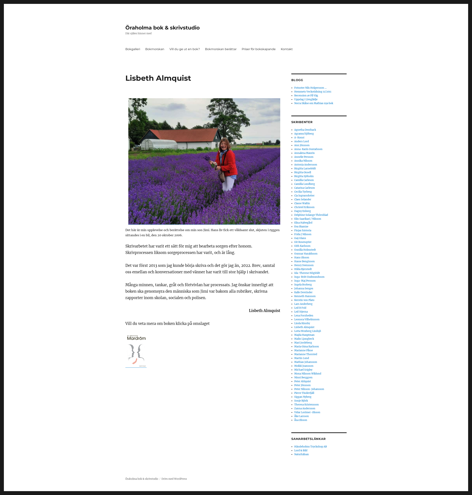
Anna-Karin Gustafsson (308, 149)
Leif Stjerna (301, 311)
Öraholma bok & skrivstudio (162, 28)
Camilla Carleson (304, 180)
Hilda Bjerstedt (303, 269)
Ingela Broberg (303, 284)
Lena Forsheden (303, 315)
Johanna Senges (303, 288)
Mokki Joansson (303, 365)
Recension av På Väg (306, 95)
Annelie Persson (303, 156)
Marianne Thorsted (305, 354)
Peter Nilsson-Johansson (309, 389)
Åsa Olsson (300, 420)
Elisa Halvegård (303, 222)
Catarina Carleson (304, 187)
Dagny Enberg (302, 211)
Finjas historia (302, 230)
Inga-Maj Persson (305, 280)
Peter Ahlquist (302, 381)
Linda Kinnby (302, 323)
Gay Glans (300, 238)
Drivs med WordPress (174, 478)
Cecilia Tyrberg (303, 191)
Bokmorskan (154, 49)
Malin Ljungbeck (304, 338)
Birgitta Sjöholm (304, 176)
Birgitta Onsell (302, 172)
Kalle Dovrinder (303, 292)
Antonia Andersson (305, 164)
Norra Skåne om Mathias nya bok (313, 103)
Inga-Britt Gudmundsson (309, 276)
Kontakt (287, 49)
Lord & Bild (300, 450)
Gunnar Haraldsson (305, 253)
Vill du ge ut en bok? (184, 49)
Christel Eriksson (304, 207)
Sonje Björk (301, 400)
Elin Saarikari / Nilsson (307, 218)
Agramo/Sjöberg (304, 133)
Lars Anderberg (303, 304)
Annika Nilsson (303, 160)
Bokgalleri (132, 49)
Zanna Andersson (304, 408)
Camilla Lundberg (304, 184)
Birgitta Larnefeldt (305, 168)
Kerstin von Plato (304, 300)
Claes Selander (302, 199)
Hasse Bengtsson (304, 261)
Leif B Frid (300, 307)
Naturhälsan (301, 454)
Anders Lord (301, 141)
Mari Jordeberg (303, 342)
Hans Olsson (301, 257)
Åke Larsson (301, 416)
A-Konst (299, 137)
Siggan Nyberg (302, 396)
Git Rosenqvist (302, 242)
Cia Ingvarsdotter (304, 195)
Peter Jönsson (302, 385)
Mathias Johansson (305, 362)
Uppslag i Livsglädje (305, 99)
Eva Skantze (301, 226)
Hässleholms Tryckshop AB (310, 446)
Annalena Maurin (304, 153)
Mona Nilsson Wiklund (307, 373)
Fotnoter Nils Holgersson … (310, 87)
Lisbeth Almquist (304, 327)
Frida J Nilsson (302, 234)
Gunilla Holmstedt (305, 249)
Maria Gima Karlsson (306, 346)
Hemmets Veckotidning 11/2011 (312, 91)
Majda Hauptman (304, 335)
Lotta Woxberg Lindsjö (307, 331)
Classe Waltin (302, 203)
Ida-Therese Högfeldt (307, 273)
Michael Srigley (303, 369)
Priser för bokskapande (259, 49)
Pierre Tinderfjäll (304, 393)
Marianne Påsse (303, 350)
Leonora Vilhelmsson (307, 319)
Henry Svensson (304, 265)
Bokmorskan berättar (221, 49)
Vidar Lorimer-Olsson (307, 412)
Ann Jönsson (302, 145)
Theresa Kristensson (306, 404)
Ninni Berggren (303, 377)
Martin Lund (301, 358)
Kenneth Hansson (305, 296)
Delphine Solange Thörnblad (311, 215)
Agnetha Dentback (305, 129)
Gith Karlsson (302, 246)
